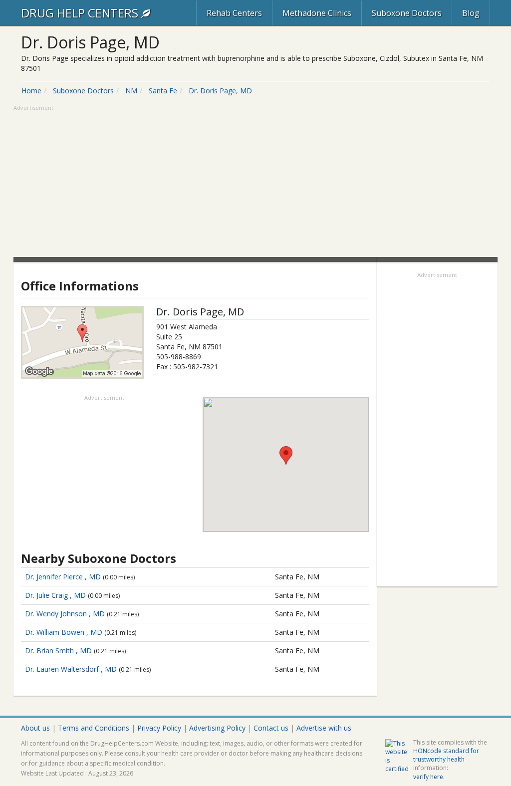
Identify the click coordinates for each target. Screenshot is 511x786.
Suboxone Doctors (407, 12)
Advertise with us (323, 728)
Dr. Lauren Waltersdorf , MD (71, 669)
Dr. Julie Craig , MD (55, 595)
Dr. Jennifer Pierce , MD (63, 576)
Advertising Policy (217, 728)
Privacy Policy (159, 728)
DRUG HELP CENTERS (81, 12)
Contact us (271, 728)
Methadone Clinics (316, 12)
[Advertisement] (255, 182)
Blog (471, 12)
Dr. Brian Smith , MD (58, 650)
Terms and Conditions (93, 728)
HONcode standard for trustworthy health (446, 755)
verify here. (429, 777)
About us (35, 728)
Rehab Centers (234, 12)
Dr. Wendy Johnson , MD (65, 613)
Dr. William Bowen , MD (63, 632)
